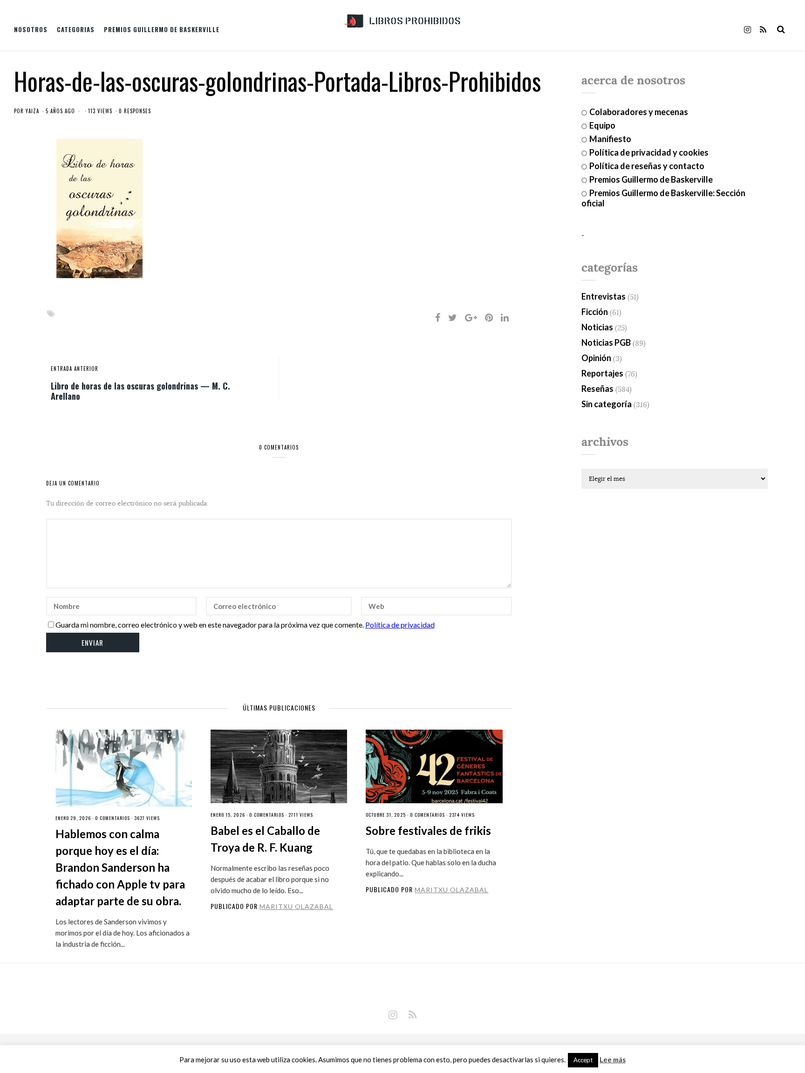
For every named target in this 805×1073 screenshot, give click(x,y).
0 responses (135, 111)
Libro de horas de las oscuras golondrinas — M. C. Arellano (140, 390)
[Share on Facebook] (437, 317)
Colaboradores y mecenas (638, 112)
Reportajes (602, 373)
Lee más (613, 1059)
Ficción (594, 312)
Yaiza (32, 111)
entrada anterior (74, 368)
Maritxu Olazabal (296, 906)
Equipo (602, 125)
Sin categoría (606, 404)
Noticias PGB (606, 342)
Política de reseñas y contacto (646, 166)
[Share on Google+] (471, 317)
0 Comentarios (112, 817)
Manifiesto (610, 139)
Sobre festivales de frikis (428, 830)
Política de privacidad (400, 624)
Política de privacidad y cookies (649, 152)
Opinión (596, 358)
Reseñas (597, 388)
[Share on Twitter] (452, 317)
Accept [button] (583, 1060)
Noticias (597, 327)
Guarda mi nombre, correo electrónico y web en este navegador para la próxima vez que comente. (209, 624)
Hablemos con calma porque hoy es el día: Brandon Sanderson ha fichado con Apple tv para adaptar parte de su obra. (120, 867)
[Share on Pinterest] (489, 317)
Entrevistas (603, 296)
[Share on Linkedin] (505, 317)
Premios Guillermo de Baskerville (161, 29)
